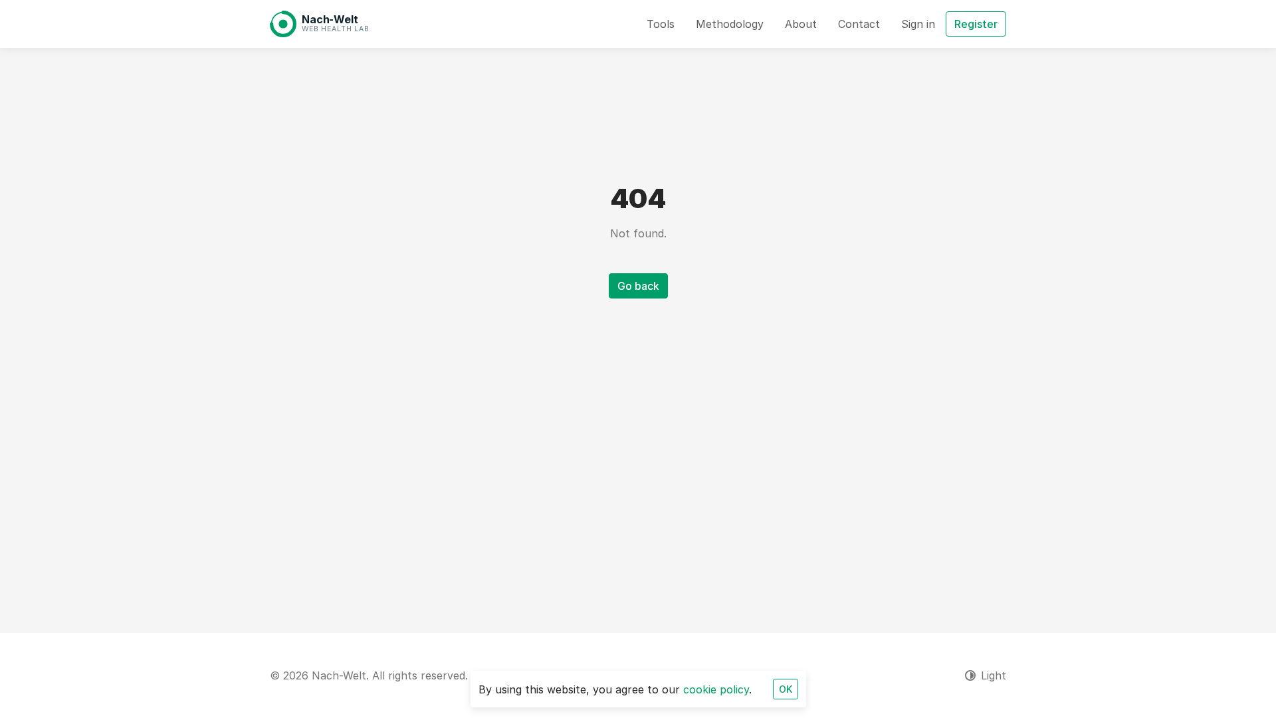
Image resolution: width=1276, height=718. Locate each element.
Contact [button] (859, 24)
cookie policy (716, 689)
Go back (638, 286)
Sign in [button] (918, 24)
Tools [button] (661, 24)
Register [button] (976, 24)
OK (785, 689)
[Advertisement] (668, 409)
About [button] (801, 24)
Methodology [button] (730, 24)
